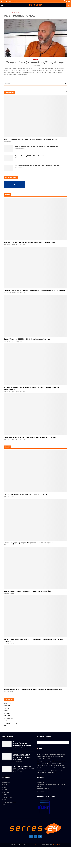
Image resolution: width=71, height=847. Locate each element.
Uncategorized (8, 703)
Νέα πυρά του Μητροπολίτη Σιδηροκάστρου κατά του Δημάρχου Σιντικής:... (37, 165)
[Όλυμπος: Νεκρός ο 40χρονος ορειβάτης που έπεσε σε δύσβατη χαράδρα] (35, 520)
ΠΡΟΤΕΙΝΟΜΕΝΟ (9, 718)
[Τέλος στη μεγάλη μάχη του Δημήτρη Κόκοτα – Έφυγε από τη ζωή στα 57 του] (35, 471)
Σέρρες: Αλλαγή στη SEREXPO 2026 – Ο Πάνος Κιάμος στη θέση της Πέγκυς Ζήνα (23, 768)
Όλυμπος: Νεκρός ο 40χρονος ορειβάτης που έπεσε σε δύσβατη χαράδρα (28, 543)
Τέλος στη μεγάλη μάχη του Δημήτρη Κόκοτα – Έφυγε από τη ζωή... (26, 494)
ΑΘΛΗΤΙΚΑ (7, 705)
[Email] (40, 836)
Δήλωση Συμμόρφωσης (43, 788)
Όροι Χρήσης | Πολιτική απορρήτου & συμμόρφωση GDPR (51, 785)
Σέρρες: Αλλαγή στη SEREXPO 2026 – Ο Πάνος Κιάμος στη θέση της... (27, 339)
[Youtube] (35, 836)
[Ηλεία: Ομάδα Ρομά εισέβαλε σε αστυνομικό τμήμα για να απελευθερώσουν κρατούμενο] (35, 666)
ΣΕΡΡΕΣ (6, 720)
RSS (40, 749)
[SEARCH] (65, 83)
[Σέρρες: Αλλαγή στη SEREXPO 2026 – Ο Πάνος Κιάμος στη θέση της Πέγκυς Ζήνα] (8, 158)
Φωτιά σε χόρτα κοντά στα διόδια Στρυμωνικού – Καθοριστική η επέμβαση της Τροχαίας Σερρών (22, 744)
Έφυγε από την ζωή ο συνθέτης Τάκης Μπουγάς (35, 62)
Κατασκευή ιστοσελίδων (36, 844)
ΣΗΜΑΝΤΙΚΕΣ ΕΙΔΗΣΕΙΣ (10, 723)
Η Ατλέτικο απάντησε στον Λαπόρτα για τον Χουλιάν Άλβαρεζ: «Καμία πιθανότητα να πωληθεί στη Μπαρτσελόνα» (51, 770)
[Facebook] (31, 836)
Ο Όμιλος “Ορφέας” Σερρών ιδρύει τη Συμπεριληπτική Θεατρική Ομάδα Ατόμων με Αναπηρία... (35, 290)
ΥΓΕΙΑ (5, 725)
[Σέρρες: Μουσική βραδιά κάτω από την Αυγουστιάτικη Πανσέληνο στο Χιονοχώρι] (35, 414)
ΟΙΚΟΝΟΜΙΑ (7, 713)
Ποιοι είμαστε (40, 782)
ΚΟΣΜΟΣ (6, 710)
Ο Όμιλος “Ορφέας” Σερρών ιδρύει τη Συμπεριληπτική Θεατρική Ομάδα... (36, 146)
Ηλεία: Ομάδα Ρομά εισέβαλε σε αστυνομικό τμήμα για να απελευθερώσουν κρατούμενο (33, 689)
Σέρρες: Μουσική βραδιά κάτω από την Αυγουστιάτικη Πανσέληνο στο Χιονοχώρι (30, 437)
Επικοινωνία (40, 791)
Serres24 (8, 244)
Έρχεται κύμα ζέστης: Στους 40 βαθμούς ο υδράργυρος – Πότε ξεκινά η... (27, 591)
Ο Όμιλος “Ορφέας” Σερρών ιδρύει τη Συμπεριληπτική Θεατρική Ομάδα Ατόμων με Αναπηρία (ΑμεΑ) (22, 756)
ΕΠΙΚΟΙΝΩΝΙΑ (56, 844)
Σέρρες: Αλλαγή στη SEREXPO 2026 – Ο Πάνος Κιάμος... (31, 156)
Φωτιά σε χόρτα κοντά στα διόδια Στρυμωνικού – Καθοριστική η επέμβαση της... (31, 139)
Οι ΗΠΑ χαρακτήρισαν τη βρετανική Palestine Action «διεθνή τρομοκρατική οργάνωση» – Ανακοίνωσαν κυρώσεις (51, 756)
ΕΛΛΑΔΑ (35, 59)
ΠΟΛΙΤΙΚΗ (7, 715)
